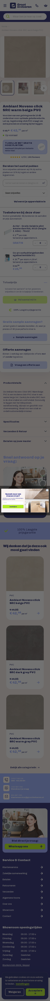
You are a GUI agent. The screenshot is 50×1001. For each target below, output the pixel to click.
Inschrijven (13, 506)
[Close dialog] (47, 490)
